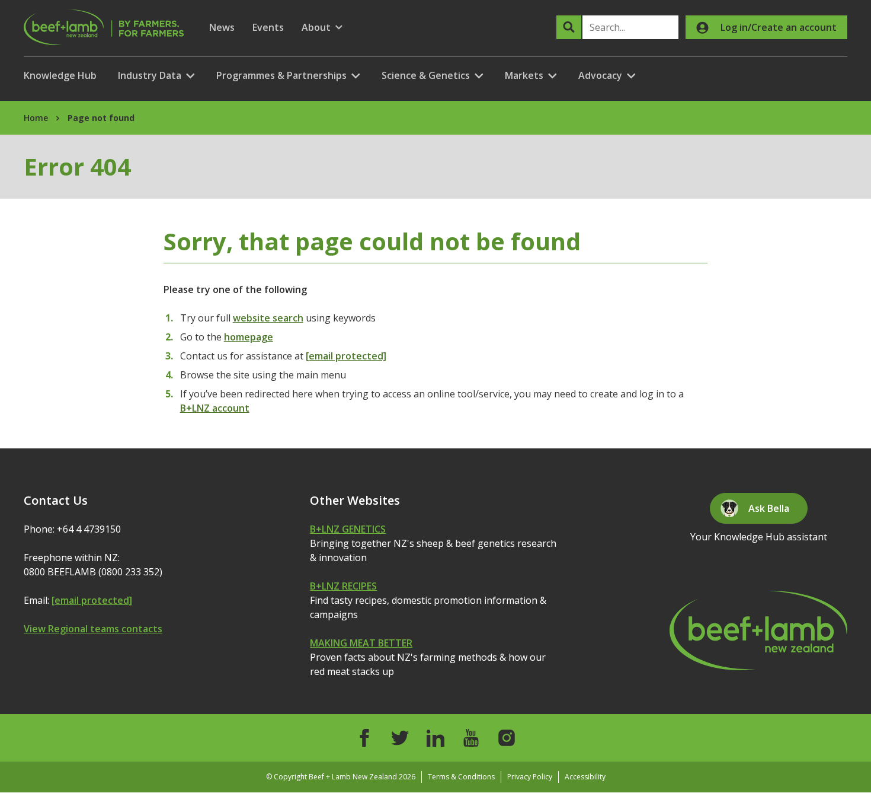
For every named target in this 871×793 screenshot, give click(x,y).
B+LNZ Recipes (343, 586)
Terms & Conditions (461, 777)
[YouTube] (471, 738)
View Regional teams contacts (93, 628)
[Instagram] (506, 738)
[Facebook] (364, 738)
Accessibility (585, 777)
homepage (248, 336)
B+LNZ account (214, 408)
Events (268, 27)
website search (268, 317)
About (322, 27)
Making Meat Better (361, 642)
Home (36, 117)
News (222, 27)
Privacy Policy (529, 777)
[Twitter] (400, 738)
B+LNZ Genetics (348, 529)
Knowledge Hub (60, 75)
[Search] (568, 27)
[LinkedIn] (435, 738)
